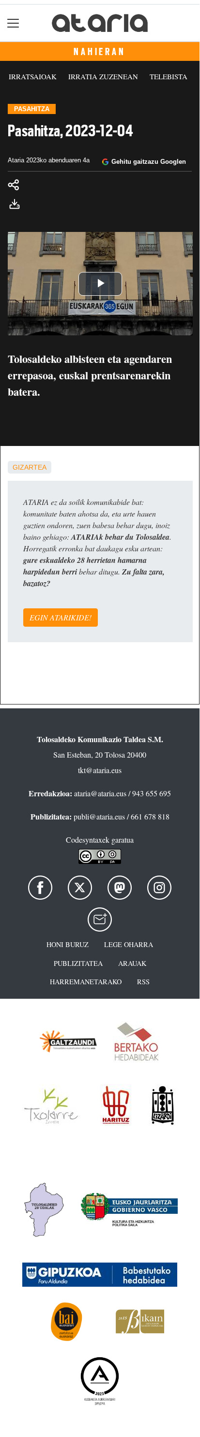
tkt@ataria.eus (100, 770)
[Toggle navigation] (13, 22)
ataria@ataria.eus (100, 793)
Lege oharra (128, 944)
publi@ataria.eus (99, 816)
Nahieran (99, 51)
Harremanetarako (86, 981)
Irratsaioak (33, 76)
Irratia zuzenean (103, 76)
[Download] (17, 205)
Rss (143, 981)
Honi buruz (67, 944)
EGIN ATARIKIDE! (61, 617)
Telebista (168, 76)
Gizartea (29, 467)
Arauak (132, 963)
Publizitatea (78, 963)
